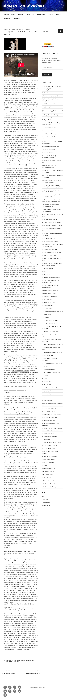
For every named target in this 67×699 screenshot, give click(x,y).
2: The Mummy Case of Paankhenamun (52, 483)
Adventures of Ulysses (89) (49, 127)
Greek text (7, 545)
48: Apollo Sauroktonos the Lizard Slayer (52, 311)
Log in (43, 496)
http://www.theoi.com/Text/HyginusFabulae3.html (19, 604)
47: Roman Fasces (46, 314)
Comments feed (46, 502)
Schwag (58, 14)
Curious (44, 271)
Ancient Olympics (12, 660)
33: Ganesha (45, 366)
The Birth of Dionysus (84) (48, 149)
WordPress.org (46, 505)
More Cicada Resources (48, 462)
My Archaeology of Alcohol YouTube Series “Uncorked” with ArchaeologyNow (51, 88)
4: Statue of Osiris (46, 477)
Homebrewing (41, 14)
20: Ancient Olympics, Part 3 (49, 417)
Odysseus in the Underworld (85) (50, 146)
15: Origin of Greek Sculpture (49, 436)
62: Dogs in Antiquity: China (49, 255)
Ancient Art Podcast (24, 6)
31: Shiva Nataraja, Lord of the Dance (51, 372)
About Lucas (30, 14)
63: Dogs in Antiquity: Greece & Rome (51, 252)
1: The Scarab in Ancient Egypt (50, 486)
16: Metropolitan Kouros (48, 433)
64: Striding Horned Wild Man (49, 249)
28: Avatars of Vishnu (47, 381)
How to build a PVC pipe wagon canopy (52, 225)
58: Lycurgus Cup (46, 274)
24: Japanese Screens (47, 397)
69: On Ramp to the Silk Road (49, 219)
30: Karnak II (45, 375)
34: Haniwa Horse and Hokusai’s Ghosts (52, 363)
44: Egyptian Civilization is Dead (50, 323)
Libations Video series (47, 93)
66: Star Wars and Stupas (48, 238)
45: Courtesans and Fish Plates (50, 320)
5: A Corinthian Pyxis (47, 474)
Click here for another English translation (16, 457)
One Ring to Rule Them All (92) (50, 115)
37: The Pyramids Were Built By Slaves (52, 352)
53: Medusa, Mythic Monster (49, 296)
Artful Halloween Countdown (49, 104)
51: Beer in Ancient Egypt (48, 302)
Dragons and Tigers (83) (48, 152)
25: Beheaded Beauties (48, 394)
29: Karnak (44, 378)
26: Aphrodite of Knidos (48, 391)
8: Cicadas (44, 465)
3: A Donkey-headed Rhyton (49, 480)
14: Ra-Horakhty (46, 439)
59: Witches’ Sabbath (47, 268)
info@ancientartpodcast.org (20, 370)
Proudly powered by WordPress (37, 687)
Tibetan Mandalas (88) (48, 130)
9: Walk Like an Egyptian (48, 459)
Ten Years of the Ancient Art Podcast (51, 222)
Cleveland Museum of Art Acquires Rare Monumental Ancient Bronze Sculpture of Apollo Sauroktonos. (20, 398)
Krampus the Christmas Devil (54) (50, 290)
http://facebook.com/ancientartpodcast (23, 378)
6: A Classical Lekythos (48, 471)
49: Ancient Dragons (47, 308)
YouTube (6, 376)
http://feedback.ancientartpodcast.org (22, 372)
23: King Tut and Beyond (48, 400)
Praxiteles (29, 660)
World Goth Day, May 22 (48, 107)
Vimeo (13, 376)
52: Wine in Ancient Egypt (48, 299)
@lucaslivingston (23, 380)
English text (7, 547)
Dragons (22, 660)
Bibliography (7, 18)
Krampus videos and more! (49, 293)
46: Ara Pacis (45, 317)
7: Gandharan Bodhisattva (48, 468)
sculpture (9, 661)
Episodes (20, 14)
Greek (8, 658)
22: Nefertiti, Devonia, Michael (49, 411)
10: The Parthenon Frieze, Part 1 (50, 456)
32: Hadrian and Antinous (48, 369)
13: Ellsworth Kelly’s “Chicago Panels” (51, 442)
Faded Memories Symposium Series (51, 96)
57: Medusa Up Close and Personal (51, 277)
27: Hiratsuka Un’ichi (47, 385)
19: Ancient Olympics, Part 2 (49, 420)
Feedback (50, 14)
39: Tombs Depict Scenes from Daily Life (52, 344)
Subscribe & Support (9, 14)
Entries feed (45, 499)
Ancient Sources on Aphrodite (49, 388)
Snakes (16, 661)
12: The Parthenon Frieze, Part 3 (50, 445)
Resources (17, 18)
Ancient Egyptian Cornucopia (49, 133)
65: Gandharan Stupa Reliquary (50, 241)
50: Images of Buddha (47, 305)
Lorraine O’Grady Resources (49, 408)
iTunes (32, 374)
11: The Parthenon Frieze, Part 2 (50, 448)
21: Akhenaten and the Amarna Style (51, 414)
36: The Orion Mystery (47, 355)
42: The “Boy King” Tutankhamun (50, 331)
